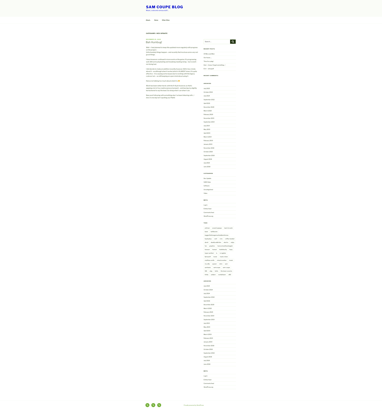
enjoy (232, 242)
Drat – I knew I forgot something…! (214, 65)
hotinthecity (223, 249)
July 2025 (207, 88)
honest (214, 249)
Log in (205, 205)
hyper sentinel (209, 253)
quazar (214, 264)
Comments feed (209, 212)
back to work (228, 228)
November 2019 (209, 118)
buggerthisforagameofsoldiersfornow (216, 235)
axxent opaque (217, 228)
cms (221, 239)
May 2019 (207, 129)
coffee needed (229, 239)
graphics (212, 246)
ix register (223, 253)
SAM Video (207, 182)
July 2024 (207, 96)
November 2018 (209, 148)
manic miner (224, 256)
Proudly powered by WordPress (194, 405)
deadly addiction (216, 242)
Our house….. (208, 57)
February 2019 (208, 140)
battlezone (214, 231)
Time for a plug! (208, 61)
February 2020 (208, 114)
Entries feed (207, 208)
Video (205, 193)
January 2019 (208, 144)
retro (220, 264)
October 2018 (208, 152)
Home (156, 20)
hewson (207, 249)
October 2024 (208, 92)
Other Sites (166, 20)
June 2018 (207, 166)
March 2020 (208, 111)
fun (206, 246)
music (231, 260)
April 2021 (207, 103)
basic (206, 231)
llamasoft (208, 256)
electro (226, 242)
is (216, 253)
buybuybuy (208, 239)
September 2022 (209, 99)
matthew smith (209, 260)
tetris (216, 271)
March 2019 (207, 137)
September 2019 (209, 122)
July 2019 (207, 126)
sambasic (208, 267)
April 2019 (207, 133)
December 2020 (209, 107)
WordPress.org (208, 216)
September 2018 (209, 155)
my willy (207, 264)
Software (207, 186)
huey (230, 249)
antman (207, 228)
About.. (148, 20)
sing (211, 271)
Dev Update (207, 178)
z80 (229, 274)
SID (206, 271)
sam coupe (226, 267)
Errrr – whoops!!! (209, 69)
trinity (206, 274)
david (206, 242)
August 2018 (208, 159)
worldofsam (222, 274)
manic (215, 256)
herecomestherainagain (225, 246)
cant (215, 239)
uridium (213, 274)
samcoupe (216, 267)
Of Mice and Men (209, 54)
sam (226, 264)
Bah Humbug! (154, 42)
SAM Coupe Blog (164, 7)
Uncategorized (208, 189)
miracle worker (222, 260)
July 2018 (207, 163)
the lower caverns (226, 271)
